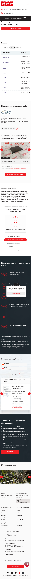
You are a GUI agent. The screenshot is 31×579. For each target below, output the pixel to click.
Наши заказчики (20, 491)
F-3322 (4, 68)
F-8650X (5, 82)
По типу (18, 510)
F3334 (4, 92)
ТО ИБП (3, 519)
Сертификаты (4, 525)
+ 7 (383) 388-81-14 (12, 556)
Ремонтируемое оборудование (13, 18)
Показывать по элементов (11, 47)
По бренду (19, 512)
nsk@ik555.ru (21, 556)
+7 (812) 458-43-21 (12, 545)
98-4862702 (6, 57)
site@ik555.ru (20, 540)
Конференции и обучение (22, 495)
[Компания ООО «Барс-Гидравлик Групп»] (7, 391)
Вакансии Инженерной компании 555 (23, 501)
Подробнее (10, 451)
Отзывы (3, 493)
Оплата (3, 512)
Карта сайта (19, 497)
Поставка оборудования (21, 493)
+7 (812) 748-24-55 (10, 546)
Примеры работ (21, 519)
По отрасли (19, 515)
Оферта (3, 517)
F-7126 (4, 77)
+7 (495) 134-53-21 (12, 540)
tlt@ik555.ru (20, 560)
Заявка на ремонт (15, 566)
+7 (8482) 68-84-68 (12, 560)
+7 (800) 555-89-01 (8, 13)
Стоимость (3, 515)
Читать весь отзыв (17, 407)
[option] (15, 155)
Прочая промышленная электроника (18, 168)
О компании (4, 491)
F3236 (4, 87)
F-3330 (4, 73)
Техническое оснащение (6, 495)
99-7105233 (6, 62)
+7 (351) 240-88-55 (12, 551)
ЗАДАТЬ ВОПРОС (16, 293)
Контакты (19, 525)
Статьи (2, 500)
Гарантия (3, 510)
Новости (3, 497)
